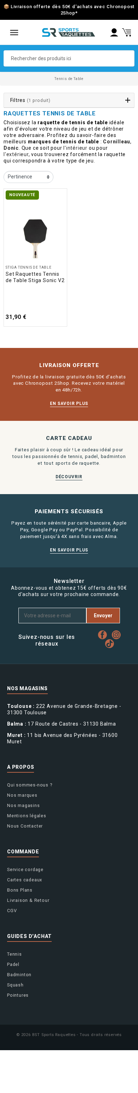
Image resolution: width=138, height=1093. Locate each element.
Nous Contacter (25, 826)
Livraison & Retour (28, 900)
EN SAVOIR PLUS (69, 403)
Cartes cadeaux (24, 879)
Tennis (14, 954)
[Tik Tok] (111, 643)
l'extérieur (16, 154)
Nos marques (22, 795)
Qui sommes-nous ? (29, 785)
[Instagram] (118, 634)
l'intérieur (75, 148)
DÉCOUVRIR (69, 476)
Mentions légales (26, 815)
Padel (13, 964)
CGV (12, 910)
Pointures (18, 995)
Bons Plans (20, 890)
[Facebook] (104, 634)
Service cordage (25, 869)
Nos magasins (23, 805)
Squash (15, 985)
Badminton (19, 974)
